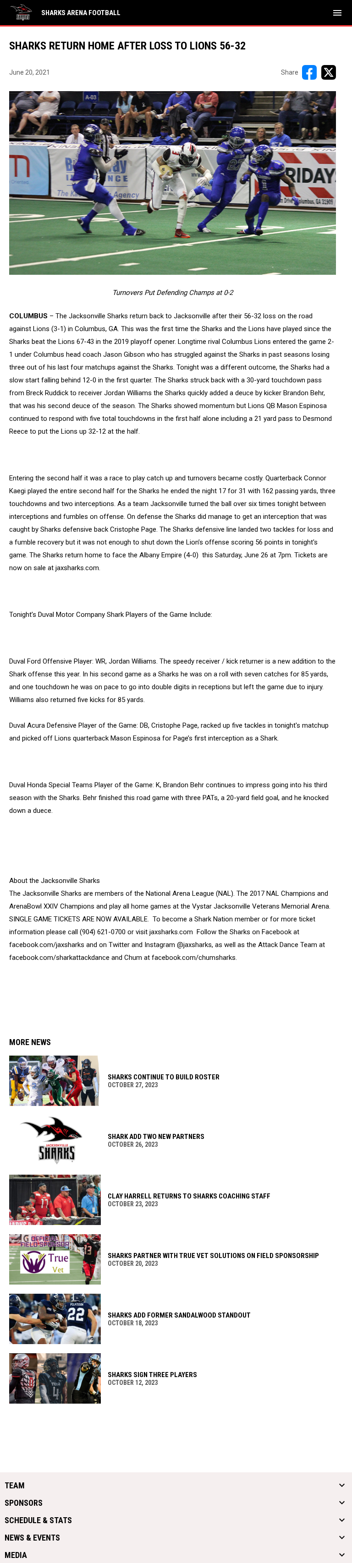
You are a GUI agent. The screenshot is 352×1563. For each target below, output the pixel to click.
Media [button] (16, 1555)
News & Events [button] (32, 1538)
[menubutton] (337, 12)
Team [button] (15, 1485)
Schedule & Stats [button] (38, 1520)
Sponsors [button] (24, 1503)
